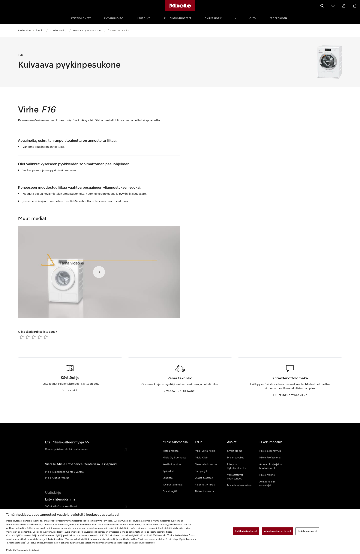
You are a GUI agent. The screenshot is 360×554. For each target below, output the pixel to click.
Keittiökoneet (81, 18)
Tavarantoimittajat (173, 484)
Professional (279, 18)
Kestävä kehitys (172, 464)
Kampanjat (201, 471)
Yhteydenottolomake (291, 395)
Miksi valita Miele (205, 451)
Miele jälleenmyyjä (270, 451)
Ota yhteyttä (170, 491)
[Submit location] (125, 449)
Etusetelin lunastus (206, 464)
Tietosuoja (22, 550)
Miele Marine (267, 475)
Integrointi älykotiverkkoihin (237, 466)
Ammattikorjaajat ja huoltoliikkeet (270, 466)
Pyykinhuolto (113, 18)
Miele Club (201, 457)
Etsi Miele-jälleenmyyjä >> (67, 442)
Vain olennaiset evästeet (277, 531)
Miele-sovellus (235, 457)
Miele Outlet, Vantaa (57, 478)
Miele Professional (270, 457)
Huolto (251, 18)
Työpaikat (168, 471)
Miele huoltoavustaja (239, 485)
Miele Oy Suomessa (174, 457)
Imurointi (144, 18)
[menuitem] (83, 17)
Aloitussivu (24, 30)
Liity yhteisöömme (60, 499)
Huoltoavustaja (58, 30)
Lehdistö (168, 478)
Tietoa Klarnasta (204, 491)
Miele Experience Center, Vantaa (64, 472)
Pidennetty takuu (205, 484)
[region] (180, 531)
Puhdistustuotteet (177, 18)
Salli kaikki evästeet (246, 531)
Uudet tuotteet (204, 478)
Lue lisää (71, 391)
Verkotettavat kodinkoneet (235, 477)
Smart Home (213, 18)
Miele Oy (11, 550)
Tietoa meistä (170, 451)
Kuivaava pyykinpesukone (87, 30)
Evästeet (34, 550)
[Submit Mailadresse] (125, 507)
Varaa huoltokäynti (181, 391)
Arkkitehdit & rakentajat (267, 483)
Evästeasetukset (307, 531)
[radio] (22, 337)
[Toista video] (99, 272)
